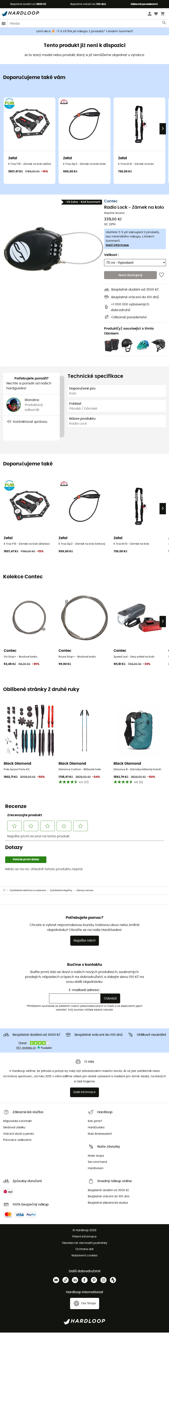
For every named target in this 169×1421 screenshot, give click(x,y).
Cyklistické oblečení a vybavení (28, 890)
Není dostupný (130, 275)
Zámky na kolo (84, 890)
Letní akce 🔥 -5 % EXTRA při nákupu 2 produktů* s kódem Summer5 (84, 31)
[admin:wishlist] (161, 275)
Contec (111, 201)
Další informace (117, 245)
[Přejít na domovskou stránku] (6, 890)
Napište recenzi (114, 213)
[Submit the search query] (164, 23)
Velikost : (111, 255)
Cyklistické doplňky (61, 890)
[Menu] (3, 23)
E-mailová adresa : (84, 990)
